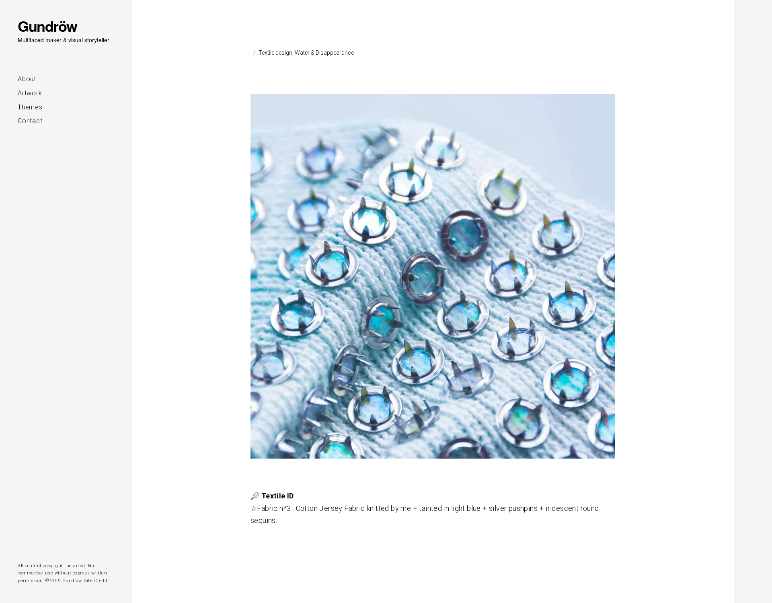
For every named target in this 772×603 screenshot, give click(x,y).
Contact (30, 121)
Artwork (30, 93)
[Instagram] (21, 548)
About (27, 79)
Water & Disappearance (324, 52)
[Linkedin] (32, 548)
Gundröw (47, 25)
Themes (30, 107)
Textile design (275, 52)
